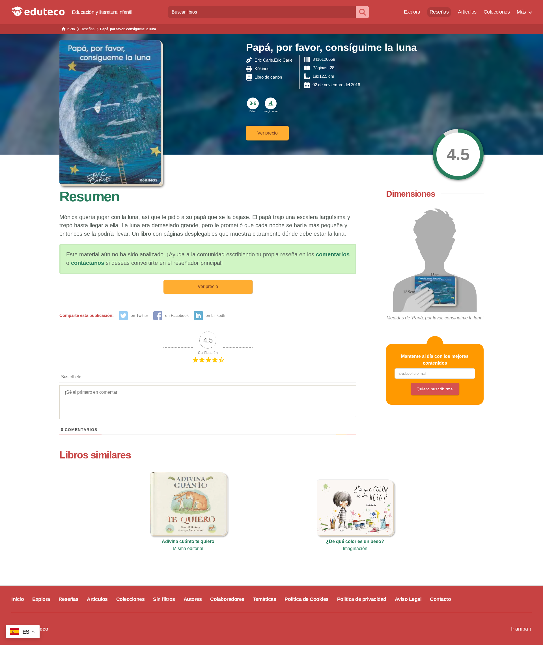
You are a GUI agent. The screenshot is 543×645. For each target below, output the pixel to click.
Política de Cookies (307, 599)
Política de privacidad (361, 599)
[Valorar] (458, 154)
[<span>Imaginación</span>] (271, 103)
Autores (193, 599)
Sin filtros (164, 599)
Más (521, 12)
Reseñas (439, 12)
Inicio (17, 599)
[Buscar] (362, 12)
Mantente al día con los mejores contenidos (435, 359)
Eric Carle (264, 60)
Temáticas (264, 599)
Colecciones (497, 12)
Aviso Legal (408, 599)
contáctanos (87, 263)
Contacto (440, 599)
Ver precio (267, 133)
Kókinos (262, 68)
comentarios (333, 254)
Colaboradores (227, 599)
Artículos (467, 12)
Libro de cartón (268, 77)
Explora (412, 12)
